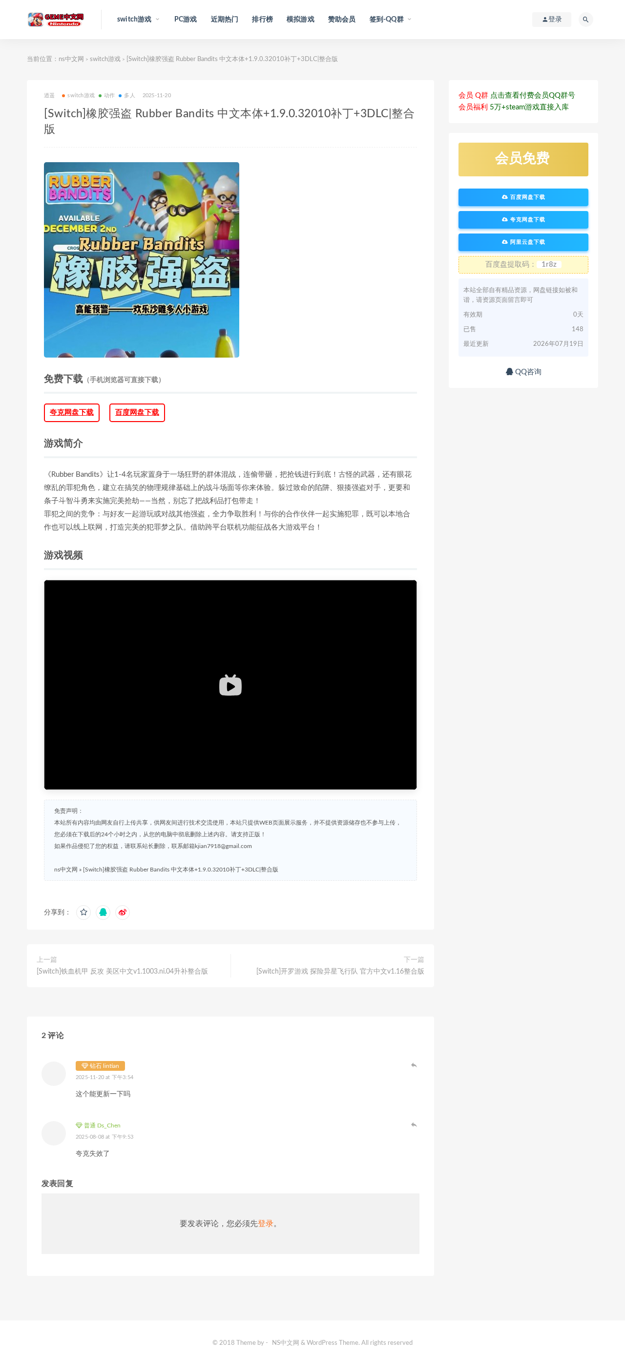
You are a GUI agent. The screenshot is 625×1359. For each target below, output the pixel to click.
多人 (129, 95)
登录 (265, 1224)
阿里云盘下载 (526, 242)
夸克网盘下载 (72, 412)
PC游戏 (185, 19)
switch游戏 (105, 59)
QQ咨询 (527, 372)
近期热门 (225, 19)
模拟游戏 (300, 19)
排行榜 (262, 19)
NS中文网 (285, 1343)
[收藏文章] (83, 912)
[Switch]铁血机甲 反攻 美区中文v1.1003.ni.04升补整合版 (122, 971)
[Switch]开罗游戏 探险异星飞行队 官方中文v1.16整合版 (340, 971)
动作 (109, 95)
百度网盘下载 (137, 412)
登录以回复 (414, 1065)
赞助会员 (342, 19)
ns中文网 (71, 59)
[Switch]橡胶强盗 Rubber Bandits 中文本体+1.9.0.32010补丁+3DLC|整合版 (180, 869)
